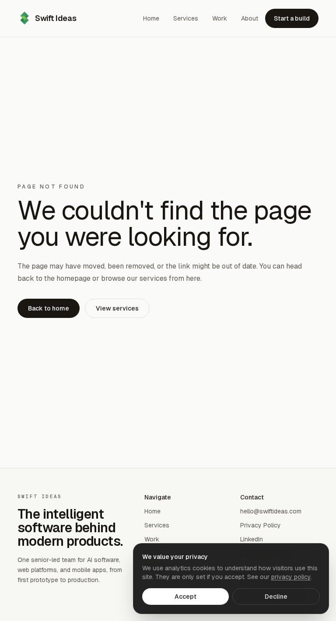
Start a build (292, 18)
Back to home (48, 308)
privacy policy (291, 577)
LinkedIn (251, 539)
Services (156, 525)
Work (151, 539)
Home (152, 511)
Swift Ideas (55, 18)
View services (117, 308)
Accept (185, 596)
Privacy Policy (260, 525)
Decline (276, 596)
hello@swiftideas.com (270, 511)
